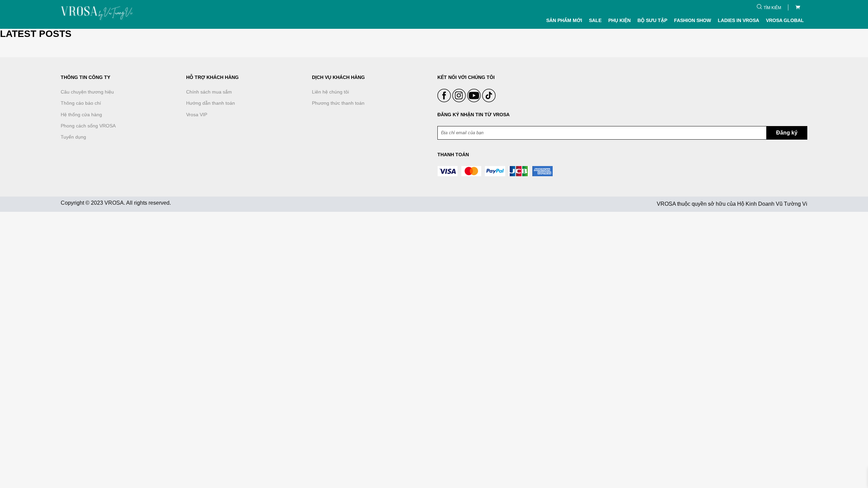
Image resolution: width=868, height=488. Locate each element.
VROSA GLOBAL (785, 20)
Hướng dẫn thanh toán (210, 103)
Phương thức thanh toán (338, 103)
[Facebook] (444, 100)
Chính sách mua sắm (209, 92)
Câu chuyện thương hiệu (87, 92)
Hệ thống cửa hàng (81, 114)
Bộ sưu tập (652, 20)
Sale (595, 20)
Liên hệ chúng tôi (330, 92)
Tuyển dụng (73, 137)
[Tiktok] (489, 100)
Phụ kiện (619, 20)
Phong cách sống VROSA (88, 125)
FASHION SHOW (692, 20)
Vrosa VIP (196, 114)
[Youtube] (474, 100)
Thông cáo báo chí (81, 103)
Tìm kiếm (772, 7)
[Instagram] (459, 100)
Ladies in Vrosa (738, 20)
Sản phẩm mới (564, 20)
